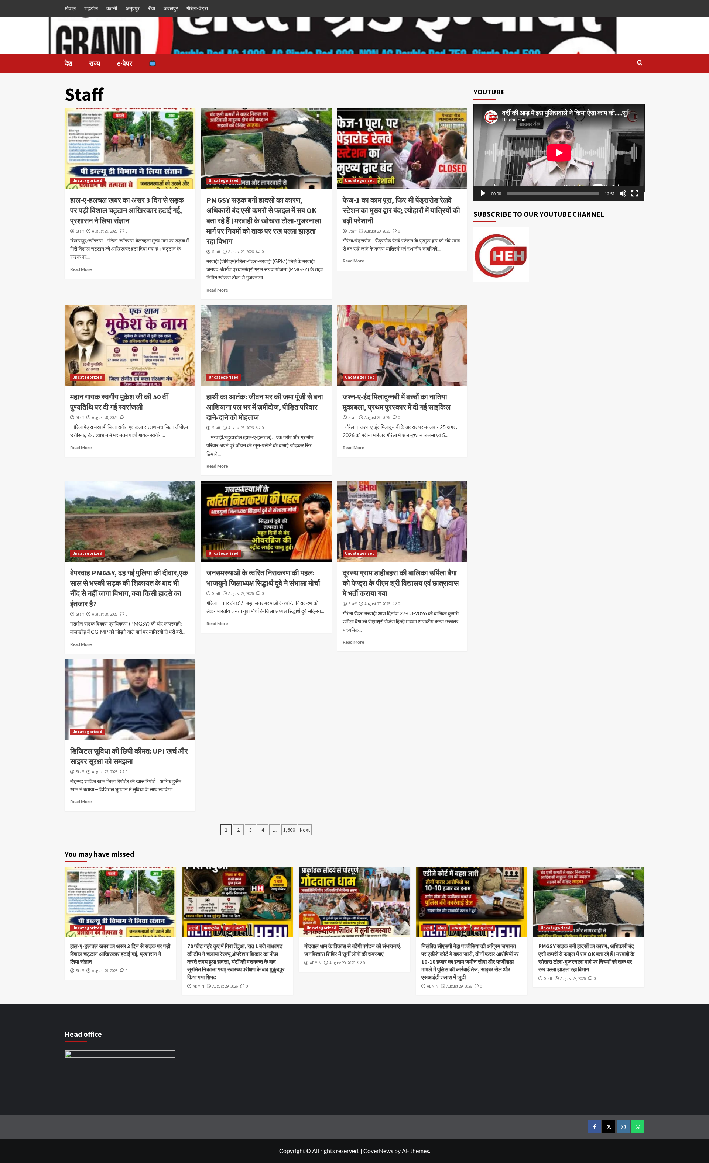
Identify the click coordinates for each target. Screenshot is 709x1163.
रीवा (151, 8)
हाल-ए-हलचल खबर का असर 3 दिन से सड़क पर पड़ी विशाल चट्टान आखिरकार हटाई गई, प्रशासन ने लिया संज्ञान (127, 210)
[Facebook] (594, 1126)
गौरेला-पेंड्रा (197, 8)
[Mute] (623, 193)
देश (68, 63)
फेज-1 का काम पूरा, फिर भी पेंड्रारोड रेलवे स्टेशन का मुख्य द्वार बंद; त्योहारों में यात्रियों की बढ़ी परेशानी (401, 210)
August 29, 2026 (104, 231)
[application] (559, 152)
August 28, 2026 (104, 417)
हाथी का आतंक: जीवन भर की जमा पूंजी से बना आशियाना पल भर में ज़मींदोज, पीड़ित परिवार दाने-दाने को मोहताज (264, 407)
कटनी (111, 8)
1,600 (289, 829)
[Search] (639, 62)
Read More (81, 269)
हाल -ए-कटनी (234, 927)
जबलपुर (171, 8)
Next (305, 829)
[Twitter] (608, 1126)
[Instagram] (623, 1126)
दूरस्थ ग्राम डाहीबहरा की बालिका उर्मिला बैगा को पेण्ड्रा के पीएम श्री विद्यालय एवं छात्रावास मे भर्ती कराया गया (401, 583)
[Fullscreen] (634, 193)
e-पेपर (124, 63)
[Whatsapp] (637, 1126)
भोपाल (70, 8)
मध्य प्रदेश (211, 927)
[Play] (483, 193)
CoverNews (378, 1150)
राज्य (94, 63)
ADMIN (198, 986)
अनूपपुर (133, 8)
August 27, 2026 (377, 603)
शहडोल (91, 8)
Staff (80, 231)
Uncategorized (87, 180)
